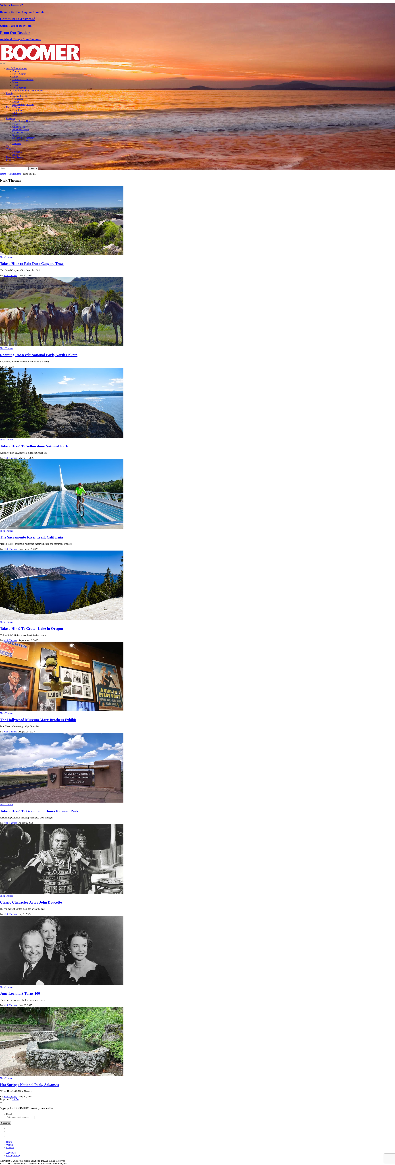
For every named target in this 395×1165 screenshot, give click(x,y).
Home (3, 173)
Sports (15, 135)
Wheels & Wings (20, 140)
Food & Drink (13, 107)
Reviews (16, 143)
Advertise (11, 1152)
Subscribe (5, 1123)
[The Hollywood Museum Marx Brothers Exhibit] (61, 710)
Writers (9, 1144)
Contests (10, 160)
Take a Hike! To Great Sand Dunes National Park (39, 811)
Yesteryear (11, 149)
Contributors (14, 173)
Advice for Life (19, 96)
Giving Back (18, 126)
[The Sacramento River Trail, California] (61, 528)
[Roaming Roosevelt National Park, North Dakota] (61, 345)
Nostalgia (17, 151)
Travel (9, 146)
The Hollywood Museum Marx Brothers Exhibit (38, 720)
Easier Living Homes (22, 121)
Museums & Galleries (22, 79)
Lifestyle (10, 118)
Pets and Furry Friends (23, 104)
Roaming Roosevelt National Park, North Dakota (38, 355)
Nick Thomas (6, 257)
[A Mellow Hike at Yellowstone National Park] (61, 436)
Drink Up (17, 112)
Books (15, 71)
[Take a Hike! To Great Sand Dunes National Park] (61, 801)
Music (15, 82)
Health (15, 101)
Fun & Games (19, 74)
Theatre (16, 85)
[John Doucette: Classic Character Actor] (61, 893)
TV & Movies (19, 87)
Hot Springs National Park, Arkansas (29, 1085)
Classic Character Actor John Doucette (31, 902)
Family (9, 93)
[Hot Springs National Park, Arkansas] (61, 1075)
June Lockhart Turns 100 (20, 993)
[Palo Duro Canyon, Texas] (61, 254)
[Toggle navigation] (1, 63)
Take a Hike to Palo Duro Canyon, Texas (32, 264)
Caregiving (17, 99)
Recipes (16, 115)
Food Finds (17, 110)
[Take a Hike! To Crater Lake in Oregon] (61, 619)
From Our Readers (15, 157)
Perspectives (18, 132)
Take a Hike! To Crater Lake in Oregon (31, 629)
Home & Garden (20, 129)
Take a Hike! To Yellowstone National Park (34, 446)
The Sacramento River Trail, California (31, 537)
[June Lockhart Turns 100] (61, 984)
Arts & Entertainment (16, 68)
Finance (16, 124)
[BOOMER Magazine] (40, 60)
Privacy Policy (13, 1155)
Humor (15, 76)
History (16, 154)
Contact (10, 1147)
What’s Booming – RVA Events (27, 90)
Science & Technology (23, 138)
